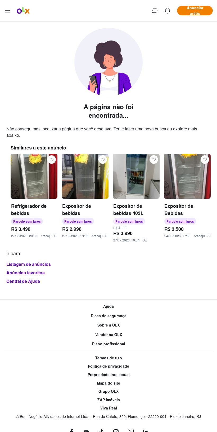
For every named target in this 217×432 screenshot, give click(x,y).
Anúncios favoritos (25, 273)
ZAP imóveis (108, 399)
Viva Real (108, 408)
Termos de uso (108, 357)
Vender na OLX (108, 334)
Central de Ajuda (23, 281)
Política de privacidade (108, 366)
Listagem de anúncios (28, 264)
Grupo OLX (108, 391)
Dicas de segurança (108, 315)
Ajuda (108, 306)
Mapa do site (108, 383)
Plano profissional (108, 343)
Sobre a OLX (108, 325)
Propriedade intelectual (109, 374)
